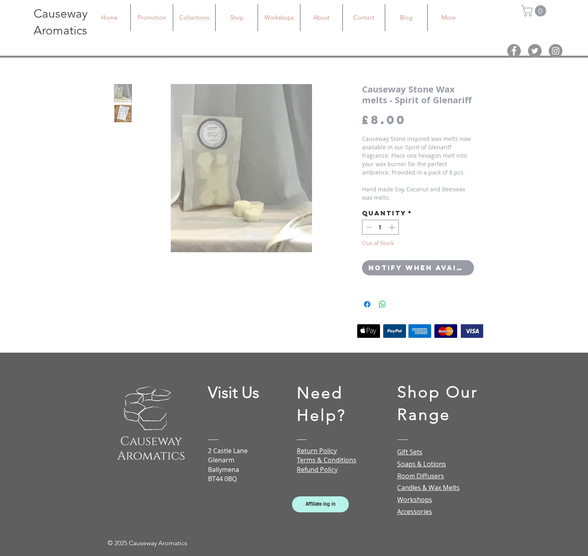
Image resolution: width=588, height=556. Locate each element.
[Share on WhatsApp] (382, 304)
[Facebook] (514, 51)
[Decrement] (368, 227)
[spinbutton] (380, 227)
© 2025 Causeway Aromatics (147, 543)
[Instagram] (555, 51)
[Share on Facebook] (367, 304)
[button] (535, 10)
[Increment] (393, 227)
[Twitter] (535, 51)
